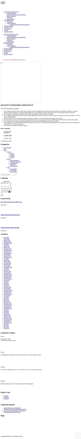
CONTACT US (8, 27)
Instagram (6, 398)
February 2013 (7, 315)
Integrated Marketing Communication (16, 14)
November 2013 (8, 305)
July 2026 (6, 237)
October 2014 (7, 293)
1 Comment (16, 108)
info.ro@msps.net (5, 375)
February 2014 (7, 302)
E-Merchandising (11, 23)
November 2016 (8, 267)
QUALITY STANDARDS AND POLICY (15, 411)
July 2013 (6, 310)
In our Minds (13, 169)
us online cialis (7, 131)
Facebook (6, 397)
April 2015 (6, 285)
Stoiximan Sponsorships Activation (10, 227)
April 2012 (6, 328)
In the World (13, 170)
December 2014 (8, 290)
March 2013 (7, 314)
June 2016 (6, 268)
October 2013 (7, 307)
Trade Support (13, 163)
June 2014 (6, 298)
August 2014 (7, 295)
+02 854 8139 (4, 386)
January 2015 (7, 288)
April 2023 (6, 246)
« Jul (2, 195)
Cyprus (12, 157)
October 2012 (7, 321)
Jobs (5, 149)
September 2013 (8, 308)
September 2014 (8, 294)
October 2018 (7, 263)
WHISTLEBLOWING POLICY (12, 412)
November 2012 (8, 320)
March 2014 (7, 301)
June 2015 (6, 283)
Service (9, 159)
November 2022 (8, 250)
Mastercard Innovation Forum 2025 (10, 215)
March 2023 (7, 247)
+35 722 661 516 (5, 357)
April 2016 (6, 270)
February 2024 (7, 241)
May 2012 (6, 327)
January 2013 (7, 317)
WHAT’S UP (7, 29)
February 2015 (7, 287)
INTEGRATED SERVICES (11, 12)
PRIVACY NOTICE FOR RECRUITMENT (15, 409)
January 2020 (7, 256)
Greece (12, 153)
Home (5, 57)
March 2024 (7, 240)
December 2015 (8, 274)
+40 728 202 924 (5, 372)
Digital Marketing (11, 13)
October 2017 (7, 264)
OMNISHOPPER (8, 20)
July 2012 (6, 324)
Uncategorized (7, 147)
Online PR (9, 17)
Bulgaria (12, 154)
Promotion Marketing (15, 162)
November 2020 (8, 253)
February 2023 (7, 248)
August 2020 (7, 254)
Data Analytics (10, 19)
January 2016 (7, 273)
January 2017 (7, 266)
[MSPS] (3, 2)
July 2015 (6, 281)
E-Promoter (10, 21)
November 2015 (8, 275)
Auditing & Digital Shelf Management (19, 24)
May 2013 (6, 312)
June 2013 (6, 311)
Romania (12, 156)
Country (9, 152)
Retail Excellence (11, 16)
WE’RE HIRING (8, 26)
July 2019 (6, 258)
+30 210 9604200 (5, 343)
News (5, 150)
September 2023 (8, 243)
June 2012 (6, 325)
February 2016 (7, 271)
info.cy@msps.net (5, 360)
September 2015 (8, 278)
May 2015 (6, 284)
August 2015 (7, 280)
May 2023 (6, 244)
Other (8, 167)
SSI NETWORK (8, 31)
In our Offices (13, 171)
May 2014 (6, 300)
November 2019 (8, 257)
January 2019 (7, 261)
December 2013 (8, 304)
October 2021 (7, 251)
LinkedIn (6, 396)
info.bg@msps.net (5, 389)
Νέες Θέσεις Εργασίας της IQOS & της (11, 202)
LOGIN (6, 30)
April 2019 (6, 260)
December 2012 (8, 318)
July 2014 (6, 297)
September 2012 (8, 322)
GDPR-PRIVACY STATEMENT (12, 408)
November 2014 (8, 291)
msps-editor (9, 108)
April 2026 (6, 239)
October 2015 (7, 277)
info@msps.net (4, 345)
